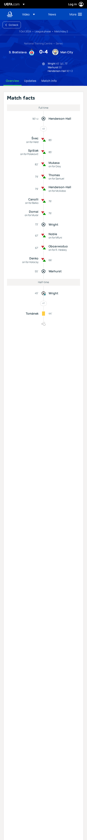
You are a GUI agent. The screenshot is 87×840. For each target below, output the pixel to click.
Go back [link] (13, 25)
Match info (49, 80)
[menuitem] (31, 14)
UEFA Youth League (9, 14)
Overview (12, 80)
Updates (30, 80)
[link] (52, 14)
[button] (28, 14)
